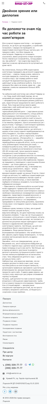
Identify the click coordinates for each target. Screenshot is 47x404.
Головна (5, 22)
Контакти (7, 359)
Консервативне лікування (12, 328)
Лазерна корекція (9, 306)
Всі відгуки (8, 356)
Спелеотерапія (8, 343)
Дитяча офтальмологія (11, 310)
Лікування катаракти (10, 317)
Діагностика (7, 303)
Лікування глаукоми (10, 325)
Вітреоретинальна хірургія (12, 314)
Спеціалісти (8, 348)
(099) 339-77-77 (13, 368)
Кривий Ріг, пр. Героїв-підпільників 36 (22, 378)
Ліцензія (6, 401)
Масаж (5, 339)
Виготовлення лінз (10, 336)
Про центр (8, 352)
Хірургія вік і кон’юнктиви (12, 332)
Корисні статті (17, 22)
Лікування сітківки (9, 321)
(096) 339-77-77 (13, 364)
